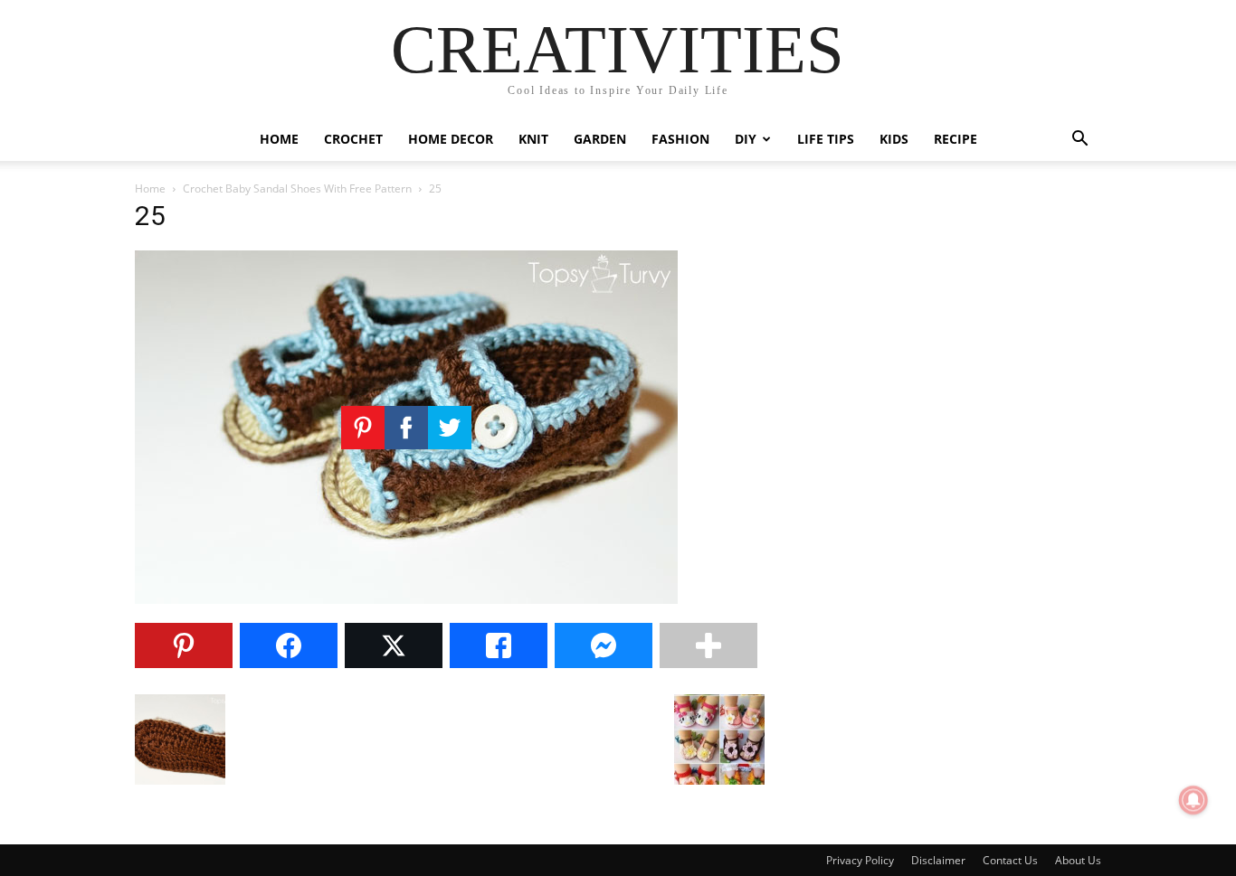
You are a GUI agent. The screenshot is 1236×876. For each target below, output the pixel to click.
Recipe (955, 138)
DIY (745, 138)
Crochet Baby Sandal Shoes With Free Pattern (297, 188)
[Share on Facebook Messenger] (603, 645)
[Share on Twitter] (393, 645)
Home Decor (450, 138)
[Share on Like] (498, 645)
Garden (600, 138)
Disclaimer (938, 860)
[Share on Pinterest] (184, 645)
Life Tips (825, 138)
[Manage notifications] (1193, 800)
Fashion (680, 138)
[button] (1079, 140)
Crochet (353, 138)
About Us (1078, 860)
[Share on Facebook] (289, 645)
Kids (893, 138)
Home (279, 138)
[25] (406, 599)
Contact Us (1010, 860)
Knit (533, 138)
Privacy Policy (860, 860)
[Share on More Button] (708, 645)
